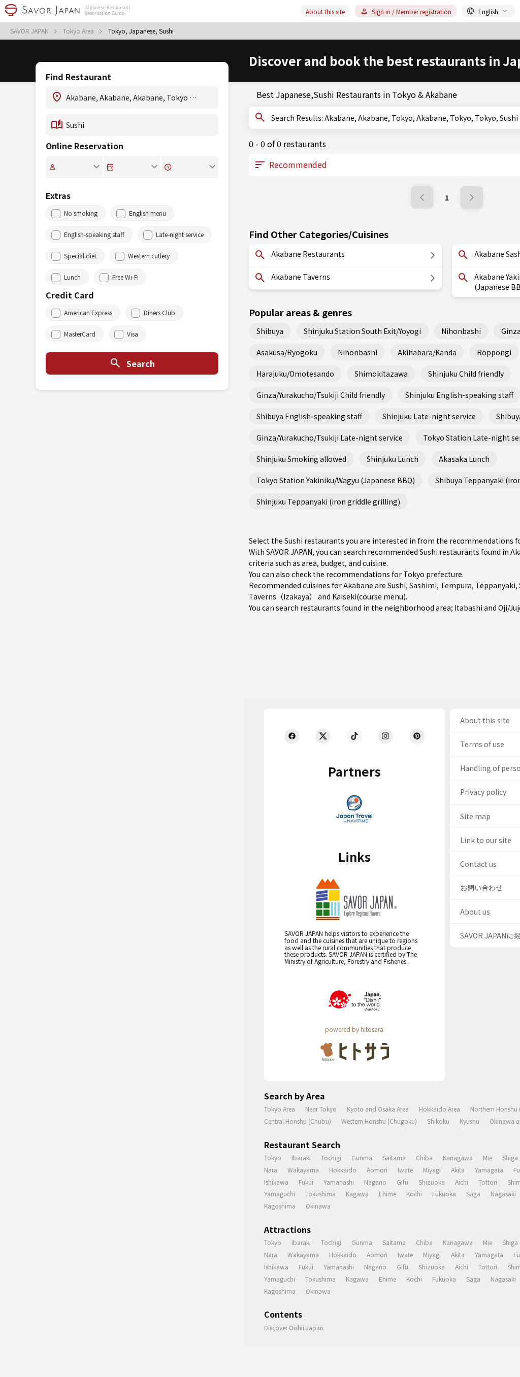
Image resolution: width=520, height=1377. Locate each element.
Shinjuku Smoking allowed (301, 459)
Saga (473, 1193)
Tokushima (320, 1193)
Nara (270, 1169)
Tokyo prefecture (432, 574)
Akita (458, 1169)
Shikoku (438, 1121)
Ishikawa (276, 1182)
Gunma (361, 1157)
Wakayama (303, 1169)
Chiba (424, 1157)
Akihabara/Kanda (427, 352)
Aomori (377, 1169)
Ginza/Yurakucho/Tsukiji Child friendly (320, 395)
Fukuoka (444, 1193)
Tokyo (272, 1157)
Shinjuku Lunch (392, 459)
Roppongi (494, 352)
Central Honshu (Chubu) (297, 1121)
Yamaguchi (279, 1193)
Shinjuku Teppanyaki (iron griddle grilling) (328, 501)
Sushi (396, 585)
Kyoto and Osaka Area (378, 1108)
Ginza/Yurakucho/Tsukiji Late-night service (329, 437)
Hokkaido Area (439, 1108)
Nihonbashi (461, 331)
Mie (487, 1157)
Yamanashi (338, 1182)
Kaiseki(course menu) (369, 596)
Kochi (414, 1193)
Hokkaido (342, 1169)
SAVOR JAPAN (30, 31)
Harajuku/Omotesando (295, 373)
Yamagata (489, 1169)
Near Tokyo (321, 1108)
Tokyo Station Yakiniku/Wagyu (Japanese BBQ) (335, 480)
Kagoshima (280, 1205)
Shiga (510, 1157)
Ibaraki (301, 1157)
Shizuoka (431, 1182)
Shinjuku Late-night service (429, 416)
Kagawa (357, 1193)
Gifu (402, 1182)
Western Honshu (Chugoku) (379, 1121)
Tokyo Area (79, 31)
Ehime (387, 1193)
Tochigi (331, 1157)
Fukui (306, 1182)
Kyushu (469, 1121)
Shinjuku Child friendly (466, 373)
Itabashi (468, 607)
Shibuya (269, 331)
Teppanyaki (495, 585)
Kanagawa (458, 1157)
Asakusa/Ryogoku (286, 352)
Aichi (461, 1182)
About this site (325, 11)
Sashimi (423, 585)
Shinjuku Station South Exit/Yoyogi (362, 331)
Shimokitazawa (381, 373)
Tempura (456, 585)
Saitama (394, 1157)
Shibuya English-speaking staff (309, 416)
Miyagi (432, 1169)
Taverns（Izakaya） (282, 596)
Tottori (487, 1182)
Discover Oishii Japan (293, 1327)
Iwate (405, 1169)
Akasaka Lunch (464, 459)
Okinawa (318, 1205)
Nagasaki (503, 1193)
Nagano (375, 1182)
